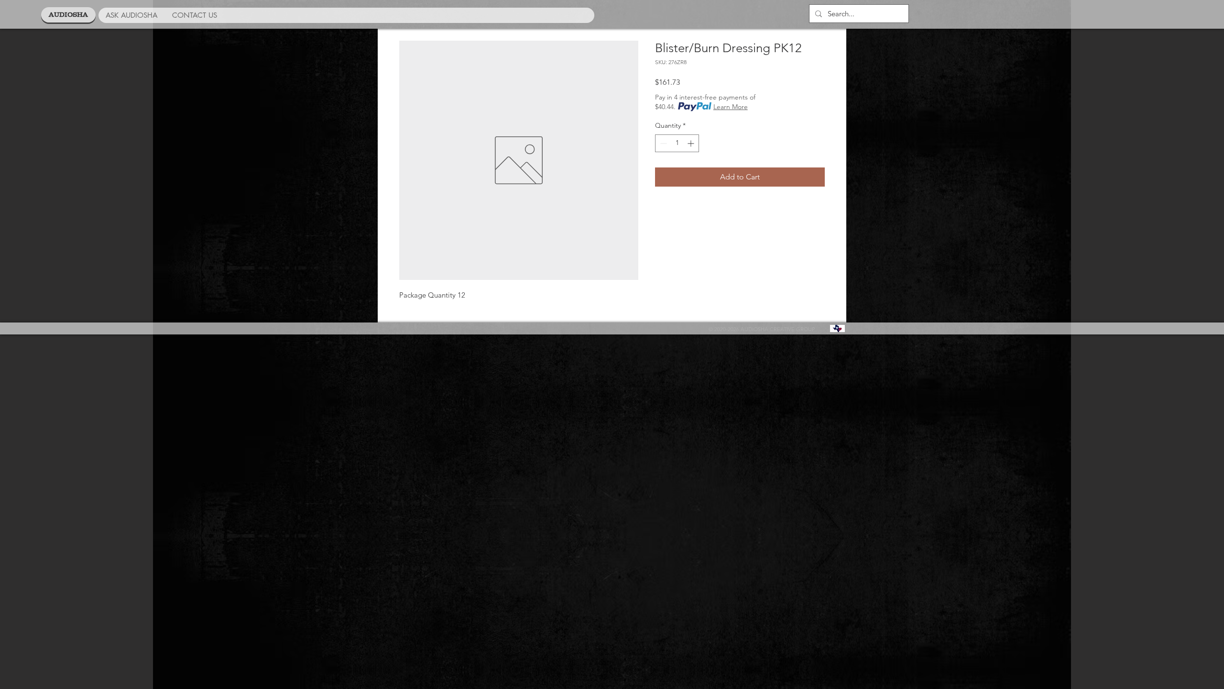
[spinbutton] (677, 143)
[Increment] (692, 143)
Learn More (730, 106)
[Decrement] (662, 143)
